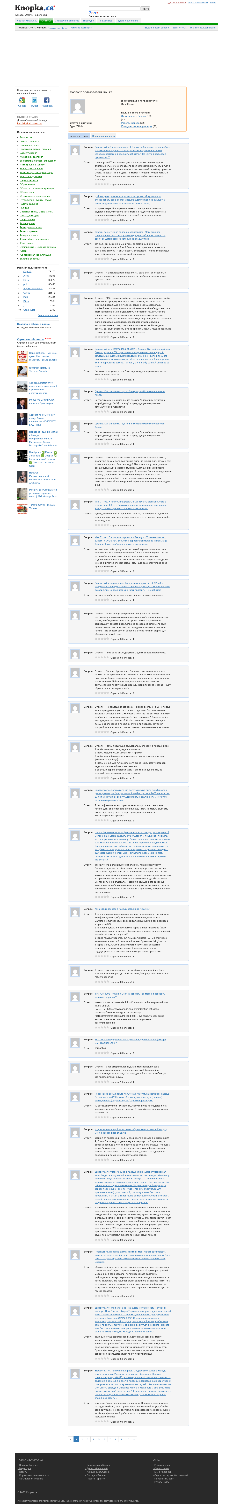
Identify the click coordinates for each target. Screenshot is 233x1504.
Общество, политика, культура (37, 188)
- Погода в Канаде (95, 1475)
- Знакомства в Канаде (98, 1465)
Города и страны (29, 145)
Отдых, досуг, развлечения (35, 195)
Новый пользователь (198, 2)
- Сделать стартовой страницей (170, 1475)
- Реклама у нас (161, 1465)
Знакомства (105, 20)
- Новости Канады (28, 1465)
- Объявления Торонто (30, 1478)
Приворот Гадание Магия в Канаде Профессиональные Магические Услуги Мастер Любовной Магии (43, 438)
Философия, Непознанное (34, 239)
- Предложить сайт (163, 1478)
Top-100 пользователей (203, 27)
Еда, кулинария (28, 152)
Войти (213, 2)
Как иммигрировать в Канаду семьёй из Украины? (122, 908)
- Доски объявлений (96, 1468)
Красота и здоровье (31, 176)
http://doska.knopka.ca (29, 123)
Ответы (46, 20)
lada (25, 297)
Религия (24, 207)
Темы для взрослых (31, 227)
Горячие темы (179, 27)
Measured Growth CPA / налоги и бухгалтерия (42, 401)
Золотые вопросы (30, 258)
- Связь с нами (161, 1468)
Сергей (27, 271)
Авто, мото (26, 137)
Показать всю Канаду (58, 27)
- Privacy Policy (161, 1482)
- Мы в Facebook (162, 1471)
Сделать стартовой (176, 2)
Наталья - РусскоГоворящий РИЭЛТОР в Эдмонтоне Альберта (42, 477)
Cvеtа (26, 292)
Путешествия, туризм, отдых (36, 199)
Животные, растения (31, 156)
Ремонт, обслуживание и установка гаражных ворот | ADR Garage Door (43, 493)
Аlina (26, 275)
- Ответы (22, 1471)
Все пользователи (48, 315)
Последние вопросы (103, 136)
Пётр (26, 279)
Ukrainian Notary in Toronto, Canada (39, 369)
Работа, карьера (29, 203)
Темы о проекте (29, 231)
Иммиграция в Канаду (32, 164)
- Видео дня (24, 1468)
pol (25, 284)
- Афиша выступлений (97, 1471)
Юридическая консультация (35, 254)
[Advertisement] (116, 58)
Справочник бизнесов (67, 20)
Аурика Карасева (32, 288)
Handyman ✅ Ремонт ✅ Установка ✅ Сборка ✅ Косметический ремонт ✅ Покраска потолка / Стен (43, 458)
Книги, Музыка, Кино (31, 168)
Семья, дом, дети (29, 215)
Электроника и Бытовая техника (38, 246)
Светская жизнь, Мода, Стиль (36, 211)
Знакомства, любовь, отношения (38, 160)
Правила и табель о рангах (33, 323)
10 (127, 1439)
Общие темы (27, 192)
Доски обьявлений (128, 20)
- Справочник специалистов (33, 1475)
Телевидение (27, 223)
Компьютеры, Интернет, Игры (36, 172)
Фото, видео (26, 243)
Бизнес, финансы (29, 141)
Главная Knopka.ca (26, 20)
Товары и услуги (29, 235)
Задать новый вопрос (157, 27)
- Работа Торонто (95, 1478)
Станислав (29, 309)
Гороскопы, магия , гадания (35, 148)
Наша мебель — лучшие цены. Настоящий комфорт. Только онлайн (43, 356)
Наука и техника (29, 180)
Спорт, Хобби (27, 219)
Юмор (23, 250)
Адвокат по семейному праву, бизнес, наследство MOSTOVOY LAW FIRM (42, 419)
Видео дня (88, 20)
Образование (27, 184)
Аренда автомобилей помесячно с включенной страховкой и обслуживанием (43, 387)
